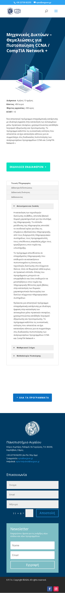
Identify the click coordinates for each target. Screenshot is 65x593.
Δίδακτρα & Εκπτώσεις (21, 187)
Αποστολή (47, 513)
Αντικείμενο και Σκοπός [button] (28, 206)
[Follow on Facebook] (49, 588)
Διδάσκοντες (17, 197)
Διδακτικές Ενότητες (20, 192)
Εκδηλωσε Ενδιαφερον (27, 167)
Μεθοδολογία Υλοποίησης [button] (29, 356)
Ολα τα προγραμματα (34, 397)
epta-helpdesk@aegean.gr (28, 461)
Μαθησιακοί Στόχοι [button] (26, 347)
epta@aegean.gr (25, 458)
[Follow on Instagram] (56, 588)
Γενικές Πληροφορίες (21, 183)
